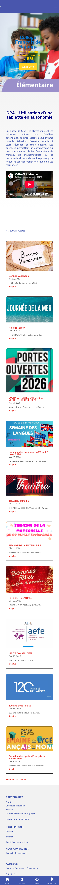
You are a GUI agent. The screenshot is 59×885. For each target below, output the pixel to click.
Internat (9, 836)
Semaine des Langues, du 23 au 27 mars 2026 (28, 453)
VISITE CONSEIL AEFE (21, 653)
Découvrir (28, 67)
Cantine (9, 831)
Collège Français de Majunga (28, 42)
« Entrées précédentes (16, 779)
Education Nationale (15, 805)
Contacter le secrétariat (16, 853)
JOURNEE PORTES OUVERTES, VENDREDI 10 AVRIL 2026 (26, 398)
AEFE (8, 801)
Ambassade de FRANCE (18, 819)
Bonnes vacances (19, 276)
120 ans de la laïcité (20, 705)
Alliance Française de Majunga (20, 813)
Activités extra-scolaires (17, 842)
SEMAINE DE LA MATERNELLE (25, 545)
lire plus (12, 286)
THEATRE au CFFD (19, 501)
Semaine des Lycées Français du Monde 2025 (27, 757)
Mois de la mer (17, 327)
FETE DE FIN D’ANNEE (20, 598)
